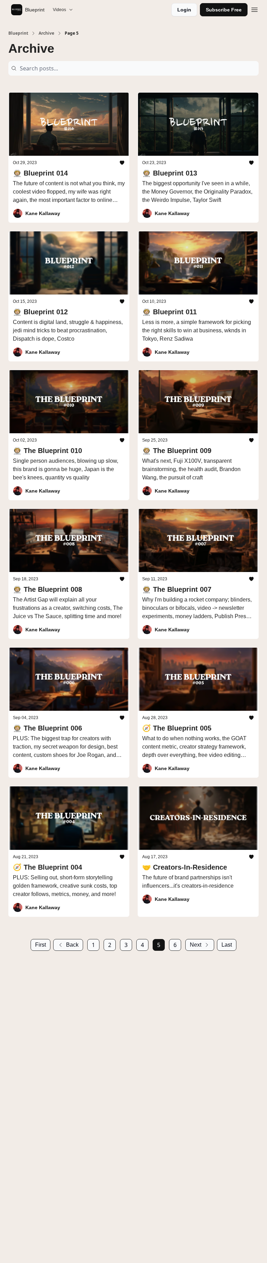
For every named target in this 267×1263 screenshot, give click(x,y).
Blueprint (18, 33)
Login (184, 9)
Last (226, 945)
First (40, 945)
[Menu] (254, 8)
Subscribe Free (224, 9)
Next (195, 945)
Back (72, 945)
